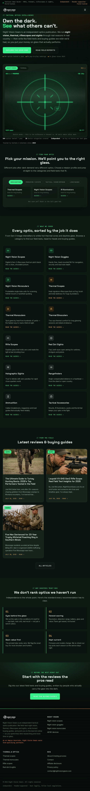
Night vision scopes (55, 721)
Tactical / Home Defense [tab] (55, 182)
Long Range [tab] (74, 182)
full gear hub (55, 201)
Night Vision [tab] (11, 68)
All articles (45, 566)
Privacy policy (52, 767)
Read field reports (45, 50)
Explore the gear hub (17, 50)
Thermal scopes (9, 756)
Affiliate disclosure (54, 763)
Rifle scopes (7, 763)
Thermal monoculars (11, 760)
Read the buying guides (45, 696)
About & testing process (56, 756)
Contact (50, 760)
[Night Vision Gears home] (9, 10)
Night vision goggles (55, 725)
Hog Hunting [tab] (16, 182)
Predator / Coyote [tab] (33, 182)
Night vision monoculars (56, 728)
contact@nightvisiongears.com (59, 771)
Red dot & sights (9, 767)
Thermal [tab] (23, 68)
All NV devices (53, 732)
